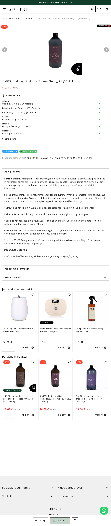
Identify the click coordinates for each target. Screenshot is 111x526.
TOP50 (90, 158)
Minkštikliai (80, 158)
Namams (29, 18)
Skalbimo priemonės (60, 158)
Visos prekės (14, 18)
